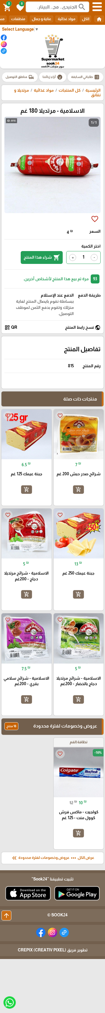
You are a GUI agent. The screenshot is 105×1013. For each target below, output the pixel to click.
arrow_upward (6, 915)
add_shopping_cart (78, 489)
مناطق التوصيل (20, 77)
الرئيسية (93, 90)
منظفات (18, 19)
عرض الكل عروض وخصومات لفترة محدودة (52, 857)
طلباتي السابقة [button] (85, 77)
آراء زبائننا (53, 77)
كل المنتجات (69, 90)
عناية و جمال (41, 19)
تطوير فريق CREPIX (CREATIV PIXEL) (53, 950)
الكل (85, 19)
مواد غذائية (66, 19)
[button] (19, 7)
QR (10, 327)
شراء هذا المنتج (42, 257)
